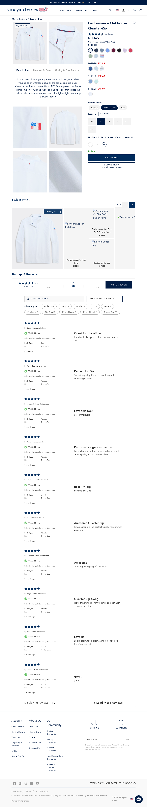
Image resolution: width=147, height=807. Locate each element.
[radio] (90, 50)
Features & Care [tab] (42, 70)
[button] (94, 107)
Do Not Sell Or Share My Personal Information (85, 795)
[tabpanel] (48, 88)
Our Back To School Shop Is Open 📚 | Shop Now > (73, 2)
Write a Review (119, 284)
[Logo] (28, 10)
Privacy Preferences (20, 801)
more (95, 10)
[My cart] (140, 10)
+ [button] (104, 144)
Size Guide (105, 114)
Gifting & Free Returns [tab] (67, 70)
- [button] (90, 144)
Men (69, 10)
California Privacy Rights (50, 795)
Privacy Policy (17, 791)
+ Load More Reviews (108, 702)
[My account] (129, 10)
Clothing (23, 19)
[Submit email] (127, 739)
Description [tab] (22, 70)
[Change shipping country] (132, 799)
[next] (132, 205)
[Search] (110, 10)
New (62, 10)
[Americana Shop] (117, 10)
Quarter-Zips (36, 19)
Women (78, 10)
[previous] (125, 205)
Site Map (44, 791)
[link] (37, 238)
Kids (87, 10)
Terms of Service (117, 745)
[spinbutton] (97, 144)
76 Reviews (110, 34)
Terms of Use (31, 791)
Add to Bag (111, 157)
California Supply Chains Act (24, 795)
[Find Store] (123, 10)
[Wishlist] (135, 10)
